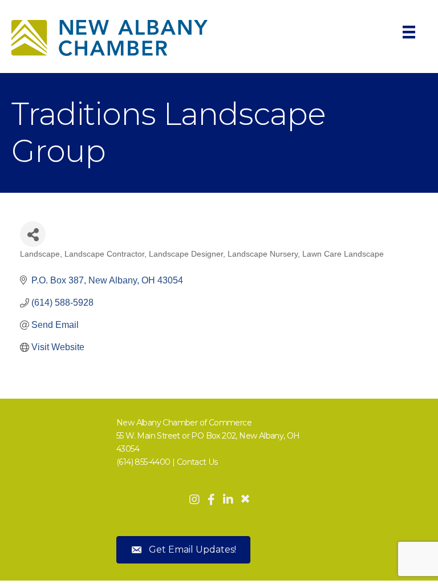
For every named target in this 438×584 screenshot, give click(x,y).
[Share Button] (33, 234)
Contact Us (197, 462)
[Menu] (409, 32)
